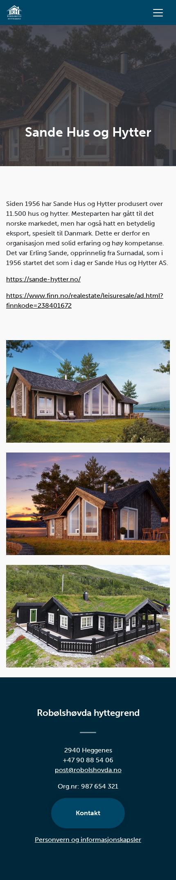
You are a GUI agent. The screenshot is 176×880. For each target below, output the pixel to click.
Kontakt (88, 813)
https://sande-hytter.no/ (43, 279)
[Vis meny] (158, 13)
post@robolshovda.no (88, 770)
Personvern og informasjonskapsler (88, 839)
